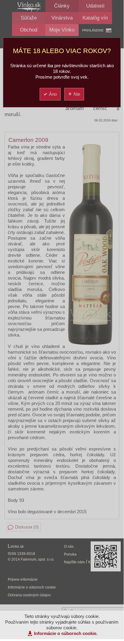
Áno (53, 94)
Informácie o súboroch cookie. (66, 633)
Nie (77, 94)
